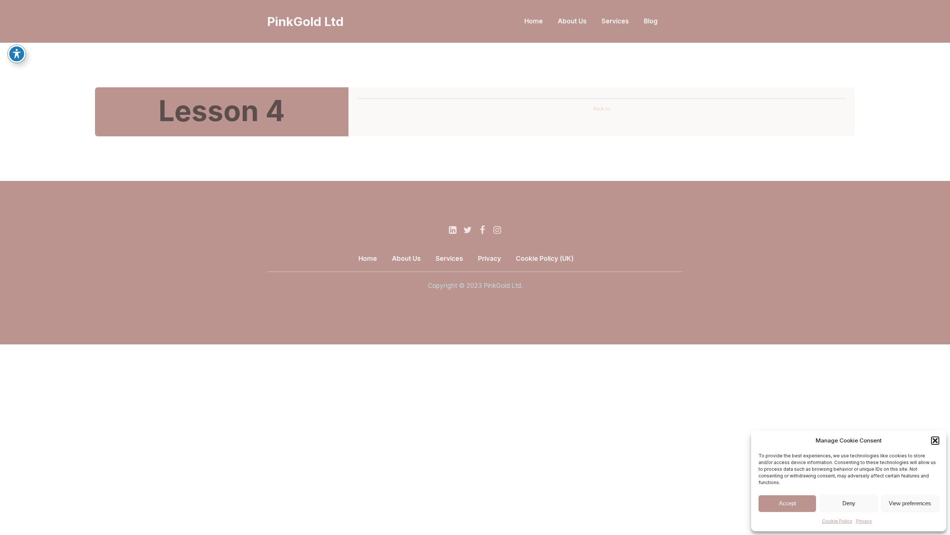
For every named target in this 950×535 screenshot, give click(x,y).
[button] (935, 440)
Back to (601, 108)
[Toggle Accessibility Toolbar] (17, 54)
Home (533, 21)
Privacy (864, 521)
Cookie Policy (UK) (545, 258)
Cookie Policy (837, 521)
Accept (787, 503)
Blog (651, 21)
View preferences (910, 503)
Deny (848, 503)
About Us (572, 21)
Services (615, 21)
